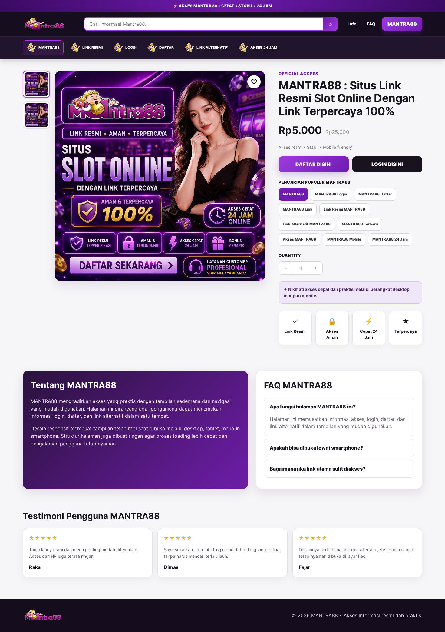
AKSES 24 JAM (263, 47)
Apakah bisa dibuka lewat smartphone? (316, 448)
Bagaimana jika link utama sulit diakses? (317, 469)
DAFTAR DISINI (313, 164)
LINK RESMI (92, 47)
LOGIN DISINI (387, 164)
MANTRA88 (402, 24)
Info (352, 23)
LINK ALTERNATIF (212, 47)
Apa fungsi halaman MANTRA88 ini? (313, 407)
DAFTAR (166, 47)
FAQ (371, 23)
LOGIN (131, 47)
